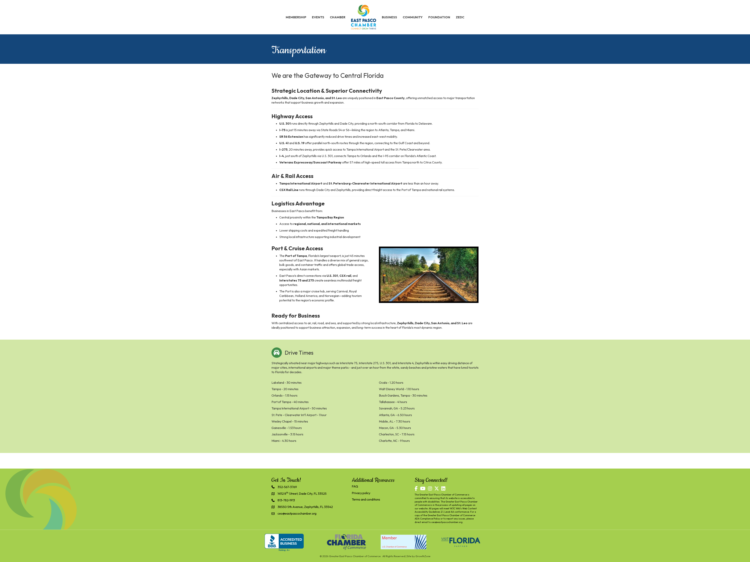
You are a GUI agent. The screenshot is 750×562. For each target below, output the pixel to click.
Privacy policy (361, 493)
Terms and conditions (366, 499)
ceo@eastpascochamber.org (446, 522)
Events (318, 17)
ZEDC (460, 17)
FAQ (355, 486)
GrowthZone (422, 556)
